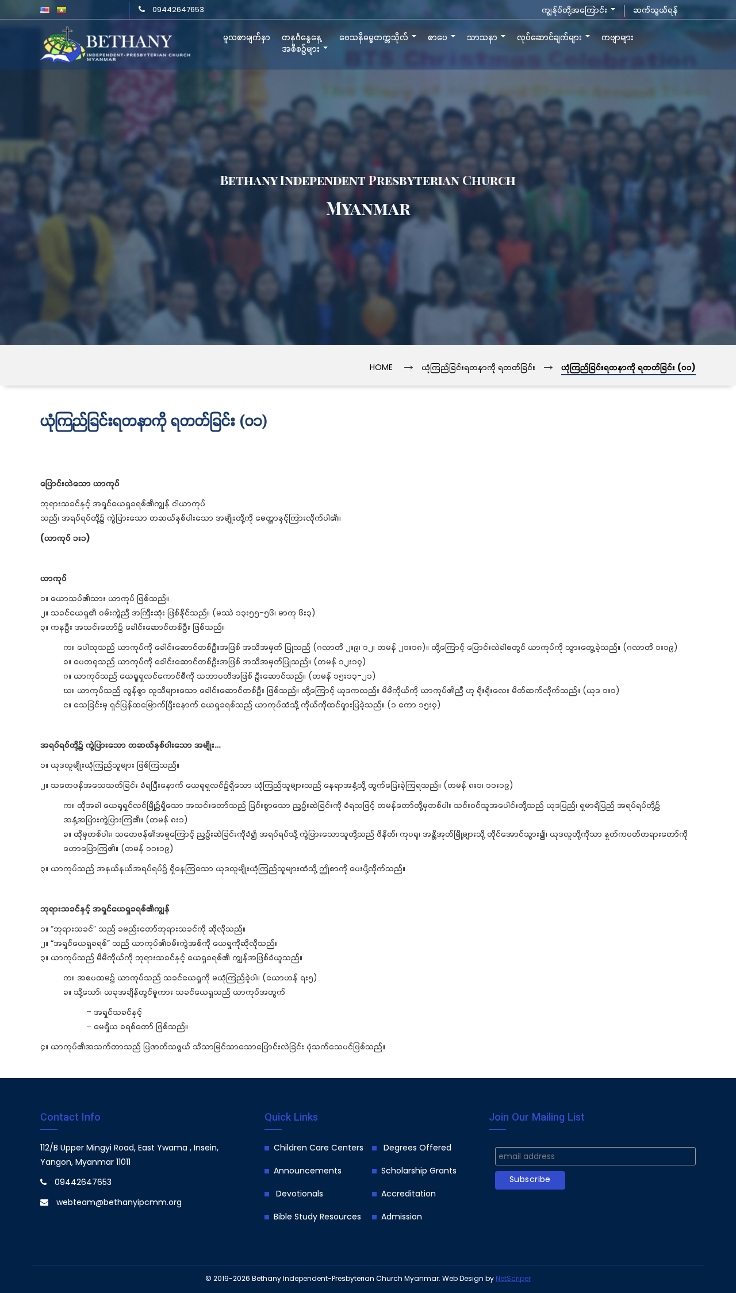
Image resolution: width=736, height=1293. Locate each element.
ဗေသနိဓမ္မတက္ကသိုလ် (375, 38)
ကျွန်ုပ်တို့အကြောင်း (576, 11)
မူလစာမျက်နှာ (246, 38)
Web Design (463, 1279)
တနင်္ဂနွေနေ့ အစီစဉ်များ (302, 44)
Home (381, 368)
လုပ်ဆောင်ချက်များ (550, 38)
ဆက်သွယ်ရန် (655, 11)
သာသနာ (483, 38)
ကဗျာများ (617, 38)
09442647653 (178, 10)
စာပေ (439, 38)
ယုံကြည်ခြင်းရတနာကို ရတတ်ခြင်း (478, 368)
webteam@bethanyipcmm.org (119, 1203)
